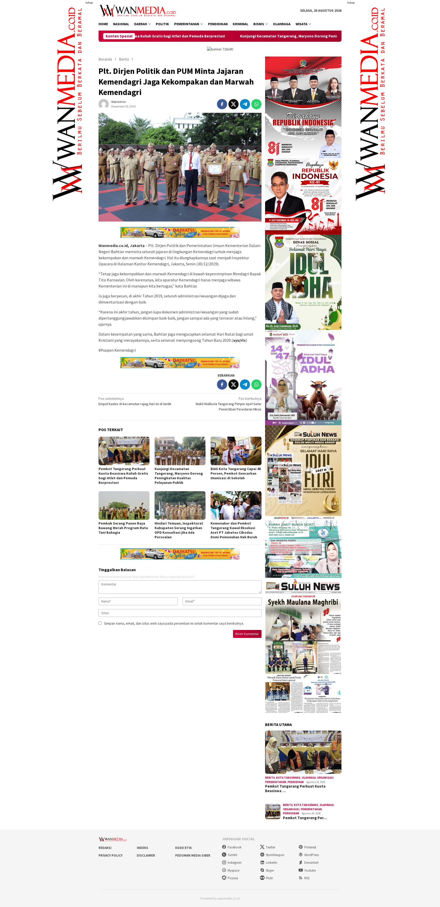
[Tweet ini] (233, 104)
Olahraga (309, 777)
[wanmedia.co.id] (139, 10)
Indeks (142, 848)
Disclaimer (146, 855)
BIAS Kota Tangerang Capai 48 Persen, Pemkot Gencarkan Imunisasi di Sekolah (236, 473)
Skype (270, 870)
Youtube (310, 870)
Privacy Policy (110, 855)
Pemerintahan (275, 782)
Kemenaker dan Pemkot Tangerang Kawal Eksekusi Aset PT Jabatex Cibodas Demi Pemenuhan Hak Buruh (234, 530)
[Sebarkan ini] (222, 104)
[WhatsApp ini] (256, 104)
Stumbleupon (275, 855)
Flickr (269, 878)
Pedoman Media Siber (192, 855)
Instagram (235, 862)
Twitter (270, 847)
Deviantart (311, 862)
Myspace (233, 870)
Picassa (233, 878)
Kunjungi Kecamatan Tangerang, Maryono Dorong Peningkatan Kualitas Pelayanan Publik (264, 36)
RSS (306, 878)
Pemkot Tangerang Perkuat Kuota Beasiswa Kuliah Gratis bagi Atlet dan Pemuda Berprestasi (123, 475)
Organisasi (325, 777)
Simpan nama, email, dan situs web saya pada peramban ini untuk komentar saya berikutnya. (174, 623)
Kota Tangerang (288, 777)
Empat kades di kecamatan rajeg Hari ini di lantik (135, 401)
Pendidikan (295, 782)
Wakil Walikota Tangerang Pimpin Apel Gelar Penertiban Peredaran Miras (229, 403)
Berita (270, 777)
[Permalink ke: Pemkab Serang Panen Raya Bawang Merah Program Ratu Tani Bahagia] (124, 505)
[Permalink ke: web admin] (104, 103)
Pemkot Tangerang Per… (305, 818)
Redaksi (105, 848)
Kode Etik (183, 848)
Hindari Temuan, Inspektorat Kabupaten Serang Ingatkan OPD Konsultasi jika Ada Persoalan (179, 530)
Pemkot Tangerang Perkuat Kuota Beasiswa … (295, 788)
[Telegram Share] (245, 104)
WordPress (311, 855)
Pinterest (310, 847)
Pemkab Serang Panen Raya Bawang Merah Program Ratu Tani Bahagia (123, 528)
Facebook (234, 847)
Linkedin (271, 862)
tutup (89, 2)
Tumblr (232, 855)
